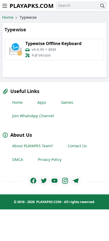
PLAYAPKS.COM (32, 5)
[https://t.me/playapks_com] (75, 180)
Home (7, 17)
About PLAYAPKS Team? (32, 145)
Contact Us (77, 145)
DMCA (17, 159)
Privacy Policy (49, 159)
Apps (41, 102)
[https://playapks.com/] (33, 180)
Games (67, 102)
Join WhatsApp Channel (33, 115)
